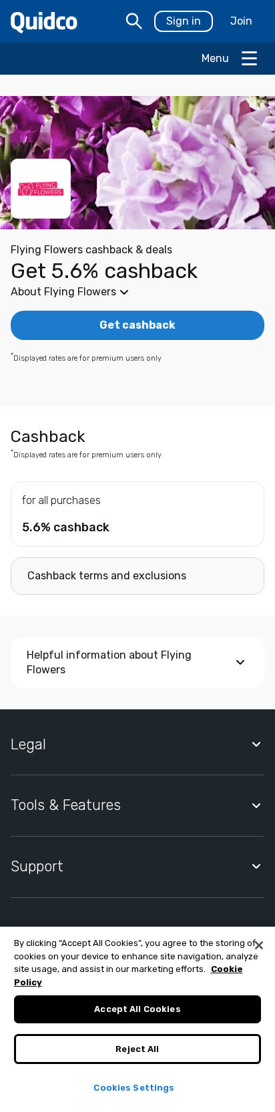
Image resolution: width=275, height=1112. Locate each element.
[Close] (259, 945)
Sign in (183, 21)
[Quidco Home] (44, 21)
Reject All (137, 1049)
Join (241, 21)
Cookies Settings (133, 1088)
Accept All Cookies (137, 1009)
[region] (137, 1019)
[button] (137, 292)
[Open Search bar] (134, 21)
